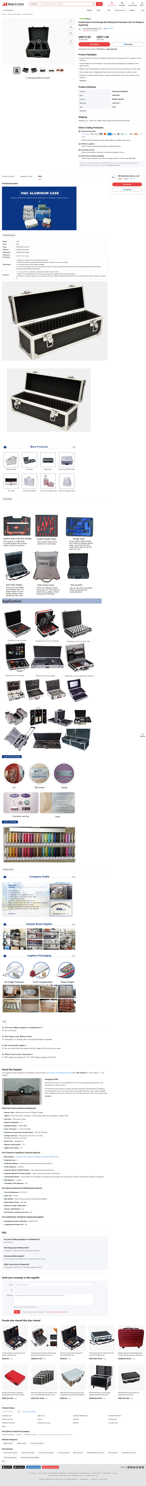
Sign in (142, 5)
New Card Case (78, 1453)
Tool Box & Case (28, 14)
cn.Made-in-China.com (92, 1475)
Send (17, 1312)
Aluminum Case (20, 1157)
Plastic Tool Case (7, 1419)
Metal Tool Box (8, 1443)
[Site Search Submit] (99, 4)
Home (4, 14)
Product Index (107, 1473)
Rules (142, 10)
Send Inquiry (94, 44)
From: (11, 1285)
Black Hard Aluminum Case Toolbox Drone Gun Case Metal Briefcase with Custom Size (44, 1395)
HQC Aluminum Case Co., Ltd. (92, 28)
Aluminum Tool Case (8, 1423)
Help (108, 10)
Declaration (94, 1479)
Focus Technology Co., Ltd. (59, 1479)
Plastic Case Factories (10, 1453)
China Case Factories (27, 1453)
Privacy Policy (103, 1479)
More (3, 1461)
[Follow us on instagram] (134, 1467)
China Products (42, 1473)
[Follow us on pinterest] (140, 1467)
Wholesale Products (73, 1473)
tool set (40, 1419)
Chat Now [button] (129, 44)
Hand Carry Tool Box (37, 1443)
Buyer (98, 10)
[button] (93, 4)
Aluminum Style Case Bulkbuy (30, 1457)
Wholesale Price (84, 1473)
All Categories (9, 10)
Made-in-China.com (64, 1475)
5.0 (120, 179)
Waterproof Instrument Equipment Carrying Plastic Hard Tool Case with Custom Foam (13, 1395)
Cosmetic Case (113, 1423)
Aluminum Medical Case (80, 1416)
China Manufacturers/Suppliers (57, 1473)
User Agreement (84, 1479)
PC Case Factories (63, 1453)
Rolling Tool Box (22, 1443)
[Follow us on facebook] (129, 1467)
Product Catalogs (30, 1412)
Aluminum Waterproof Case (95, 1453)
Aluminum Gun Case (44, 1423)
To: (12, 1290)
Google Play (19, 1467)
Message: (10, 1295)
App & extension (120, 10)
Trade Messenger (33, 1467)
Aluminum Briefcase (115, 1416)
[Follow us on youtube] (137, 1467)
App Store (7, 1467)
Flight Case (41, 1416)
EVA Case (76, 1419)
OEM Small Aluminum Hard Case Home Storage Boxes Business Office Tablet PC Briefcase (72, 1395)
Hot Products (32, 1473)
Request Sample (112, 49)
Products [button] (34, 4)
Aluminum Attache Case (51, 1157)
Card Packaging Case (10, 1457)
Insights (115, 1473)
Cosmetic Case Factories (46, 1453)
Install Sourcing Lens (51, 1467)
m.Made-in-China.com (78, 1475)
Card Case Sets (112, 1453)
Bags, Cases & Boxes (14, 14)
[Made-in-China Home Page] (13, 4)
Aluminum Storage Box (34, 1157)
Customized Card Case (129, 1453)
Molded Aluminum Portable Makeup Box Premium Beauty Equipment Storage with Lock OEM (130, 1355)
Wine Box (76, 1423)
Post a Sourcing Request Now (57, 1312)
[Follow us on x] (131, 1467)
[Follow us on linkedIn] (143, 1467)
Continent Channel (96, 1473)
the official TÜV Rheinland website (59, 1073)
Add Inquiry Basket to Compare (39, 78)
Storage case (113, 1419)
